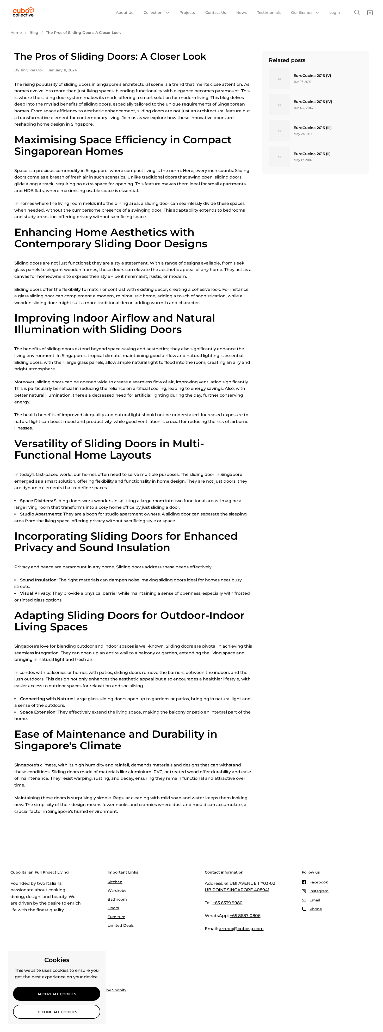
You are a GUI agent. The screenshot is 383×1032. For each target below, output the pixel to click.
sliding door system (62, 97)
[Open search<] (357, 12)
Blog (33, 32)
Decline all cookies (56, 1012)
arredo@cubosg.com (241, 928)
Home (16, 32)
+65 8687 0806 (245, 915)
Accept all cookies (57, 994)
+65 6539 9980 (228, 902)
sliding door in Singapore (216, 474)
